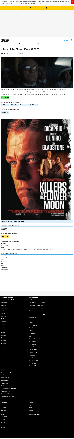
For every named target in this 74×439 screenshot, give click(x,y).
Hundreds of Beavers (6, 375)
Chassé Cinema (33, 349)
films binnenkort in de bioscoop (37, 302)
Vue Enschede (32, 363)
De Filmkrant (5, 105)
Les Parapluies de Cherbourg (8, 388)
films (20, 44)
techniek (3, 422)
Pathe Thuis (4, 112)
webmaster (32, 410)
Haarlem (3, 327)
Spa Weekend (4, 380)
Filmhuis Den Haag (34, 319)
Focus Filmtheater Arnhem (36, 357)
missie (2, 405)
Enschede (3, 310)
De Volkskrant (24, 105)
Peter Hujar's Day (5, 377)
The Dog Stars (4, 383)
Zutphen (3, 319)
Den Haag (3, 308)
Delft (2, 346)
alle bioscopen (32, 317)
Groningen (3, 335)
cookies (3, 419)
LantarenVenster (33, 347)
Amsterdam (4, 302)
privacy (3, 427)
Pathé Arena (32, 333)
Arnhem (3, 332)
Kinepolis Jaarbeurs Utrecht (36, 338)
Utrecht (3, 313)
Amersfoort (4, 329)
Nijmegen (3, 321)
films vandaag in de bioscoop (36, 308)
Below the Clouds (5, 391)
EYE (30, 336)
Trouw (16, 105)
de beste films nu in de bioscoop (37, 310)
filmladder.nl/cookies (35, 3)
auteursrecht (4, 416)
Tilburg (3, 324)
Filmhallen (31, 328)
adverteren (3, 407)
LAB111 (31, 322)
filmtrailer (4, 97)
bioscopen (40, 44)
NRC (11, 105)
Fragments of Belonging (7, 394)
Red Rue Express (5, 385)
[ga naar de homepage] (5, 40)
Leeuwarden (4, 348)
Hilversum (3, 340)
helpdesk (31, 405)
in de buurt (59, 44)
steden (3, 44)
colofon (3, 424)
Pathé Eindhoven (33, 360)
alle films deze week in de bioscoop (38, 300)
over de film (4, 53)
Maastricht (3, 343)
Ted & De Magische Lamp (8, 396)
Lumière (31, 330)
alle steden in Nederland (7, 300)
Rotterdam (3, 305)
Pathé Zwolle (32, 355)
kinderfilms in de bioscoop (36, 305)
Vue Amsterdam (33, 344)
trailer (21, 53)
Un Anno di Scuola (6, 372)
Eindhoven (3, 316)
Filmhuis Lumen (33, 352)
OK (72, 1)
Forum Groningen (33, 325)
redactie (31, 407)
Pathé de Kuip (32, 366)
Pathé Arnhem (32, 341)
